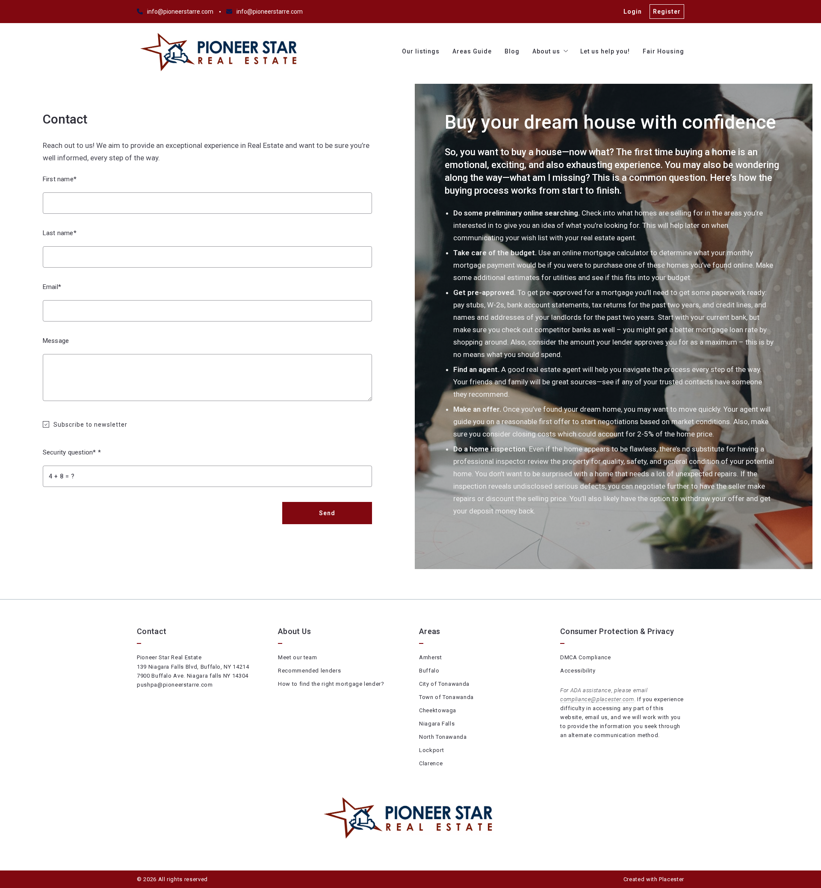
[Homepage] (221, 51)
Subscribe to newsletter (90, 424)
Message (56, 341)
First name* (60, 179)
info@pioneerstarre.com (180, 11)
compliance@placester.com (597, 699)
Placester (671, 879)
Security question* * (72, 452)
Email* (52, 287)
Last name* (60, 233)
